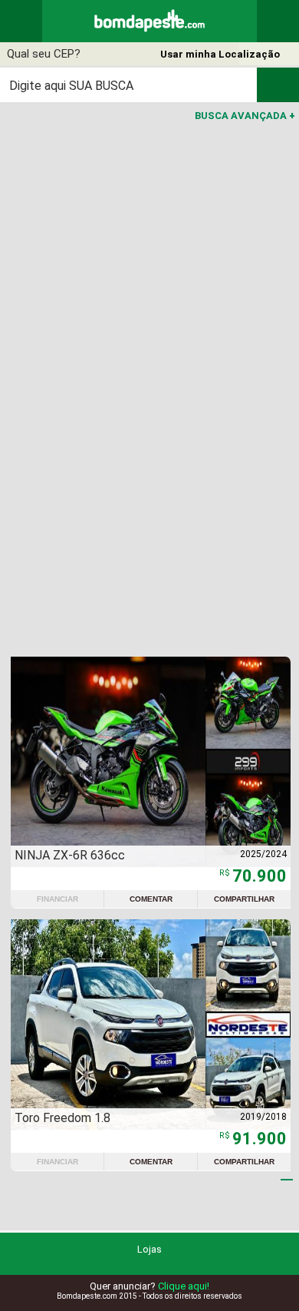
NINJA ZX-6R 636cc (70, 855)
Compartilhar (244, 899)
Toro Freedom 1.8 (62, 1118)
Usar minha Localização (220, 54)
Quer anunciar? (149, 1286)
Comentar (151, 899)
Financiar (57, 899)
